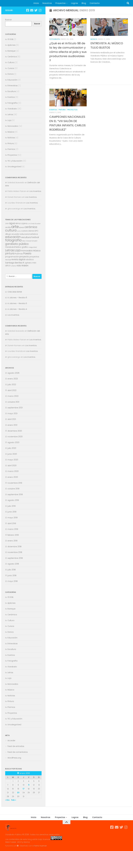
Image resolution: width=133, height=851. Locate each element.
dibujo (8, 234)
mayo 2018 (13, 581)
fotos (23, 241)
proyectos (34, 256)
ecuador (16, 234)
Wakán (24, 265)
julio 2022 (12, 384)
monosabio (27, 250)
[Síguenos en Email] (31, 10)
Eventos (53, 109)
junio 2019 (12, 511)
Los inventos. (35, 191)
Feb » (13, 800)
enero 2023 (13, 378)
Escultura (12, 91)
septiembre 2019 (15, 494)
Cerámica (12, 56)
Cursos (11, 68)
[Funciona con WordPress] (17, 846)
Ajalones (11, 45)
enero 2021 (12, 425)
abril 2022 (12, 390)
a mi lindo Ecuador (34, 224)
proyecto (24, 256)
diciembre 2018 (14, 546)
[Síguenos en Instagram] (40, 10)
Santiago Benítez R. (15, 262)
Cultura (11, 62)
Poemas (19, 253)
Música (94, 39)
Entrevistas (13, 85)
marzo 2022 (13, 396)
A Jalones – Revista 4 (17, 309)
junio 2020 (12, 454)
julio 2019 (12, 506)
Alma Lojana (21, 223)
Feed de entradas (16, 746)
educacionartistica (29, 234)
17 (23, 789)
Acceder (11, 740)
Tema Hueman (40, 846)
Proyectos (60, 3)
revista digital (18, 259)
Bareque (11, 51)
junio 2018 (12, 575)
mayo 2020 (13, 459)
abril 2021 (12, 419)
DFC (36, 231)
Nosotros (47, 3)
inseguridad (32, 247)
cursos (24, 231)
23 (18, 792)
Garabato (12, 108)
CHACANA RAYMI (15, 292)
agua (12, 223)
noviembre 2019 (15, 483)
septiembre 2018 (15, 558)
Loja (9, 120)
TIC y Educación (15, 161)
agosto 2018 (13, 564)
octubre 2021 (13, 402)
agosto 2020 (13, 442)
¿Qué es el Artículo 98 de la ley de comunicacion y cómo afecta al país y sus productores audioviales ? (68, 51)
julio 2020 (12, 448)
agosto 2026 (13, 373)
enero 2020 (13, 477)
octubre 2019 (13, 488)
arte (15, 226)
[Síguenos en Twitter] (35, 10)
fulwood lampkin (31, 241)
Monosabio (13, 126)
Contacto (94, 3)
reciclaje (8, 260)
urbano (13, 266)
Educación (12, 80)
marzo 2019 (13, 529)
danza (31, 231)
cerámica (31, 227)
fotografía (13, 240)
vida (18, 265)
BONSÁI (21, 227)
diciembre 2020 (15, 431)
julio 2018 (12, 569)
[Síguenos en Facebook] (27, 10)
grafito (25, 247)
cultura (10, 230)
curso (19, 231)
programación (12, 256)
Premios (11, 149)
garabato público (17, 244)
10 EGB (10, 39)
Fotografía (54, 39)
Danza (11, 74)
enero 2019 (12, 540)
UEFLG (8, 265)
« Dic (7, 800)
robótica (29, 259)
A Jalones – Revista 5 (17, 303)
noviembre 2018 (15, 552)
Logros (74, 3)
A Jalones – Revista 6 (17, 297)
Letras (10, 114)
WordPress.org (14, 757)
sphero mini (30, 262)
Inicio (36, 3)
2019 (6, 224)
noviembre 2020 (15, 436)
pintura (9, 253)
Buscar (8, 19)
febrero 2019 (13, 535)
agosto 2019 (13, 500)
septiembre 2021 (15, 407)
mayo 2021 (12, 413)
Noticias (11, 137)
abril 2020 (12, 465)
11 (28, 785)
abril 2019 (12, 523)
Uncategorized (14, 166)
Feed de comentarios (18, 752)
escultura (26, 237)
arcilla (8, 227)
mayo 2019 (13, 517)
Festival (35, 237)
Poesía (27, 253)
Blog (84, 3)
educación (13, 237)
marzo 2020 (13, 471)
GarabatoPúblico (13, 247)
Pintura (62, 109)
